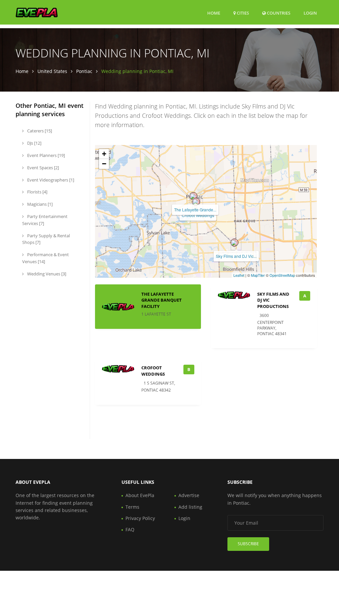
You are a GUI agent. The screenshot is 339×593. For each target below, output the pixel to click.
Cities (242, 13)
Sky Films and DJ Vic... (236, 256)
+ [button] (104, 154)
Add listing (190, 507)
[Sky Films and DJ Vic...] (234, 243)
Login (310, 13)
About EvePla (139, 495)
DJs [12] (33, 143)
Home (213, 13)
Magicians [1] (39, 204)
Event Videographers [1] (50, 180)
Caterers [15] (39, 131)
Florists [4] (36, 192)
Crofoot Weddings (198, 215)
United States (52, 71)
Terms (132, 507)
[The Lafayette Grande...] (193, 196)
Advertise (188, 495)
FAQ (129, 529)
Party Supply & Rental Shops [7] (46, 239)
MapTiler (258, 275)
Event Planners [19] (45, 155)
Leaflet (238, 275)
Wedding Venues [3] (46, 274)
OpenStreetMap (282, 275)
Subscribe (248, 544)
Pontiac (84, 71)
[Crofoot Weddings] (196, 202)
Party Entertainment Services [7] (45, 219)
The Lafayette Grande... (195, 209)
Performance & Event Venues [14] (45, 258)
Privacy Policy (140, 518)
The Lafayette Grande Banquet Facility (161, 300)
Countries (278, 13)
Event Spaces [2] (42, 168)
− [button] (104, 164)
